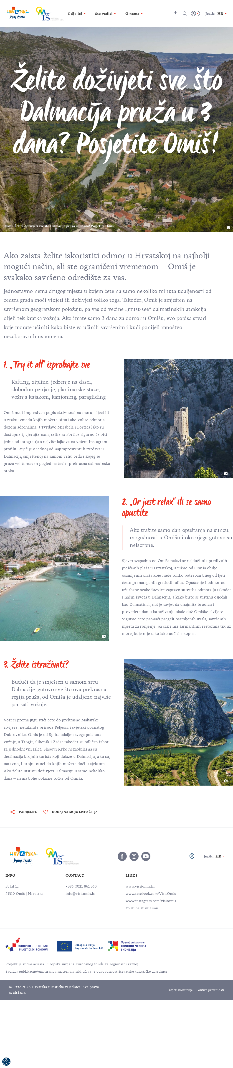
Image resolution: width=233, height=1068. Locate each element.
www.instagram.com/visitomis (151, 901)
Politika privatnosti (210, 990)
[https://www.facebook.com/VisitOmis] (122, 856)
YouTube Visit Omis (142, 908)
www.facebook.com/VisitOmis (151, 893)
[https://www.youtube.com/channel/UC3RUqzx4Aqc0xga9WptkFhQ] (145, 856)
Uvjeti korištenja (181, 990)
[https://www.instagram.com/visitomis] (134, 856)
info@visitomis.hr (81, 893)
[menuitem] (26, 944)
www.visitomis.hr (140, 886)
